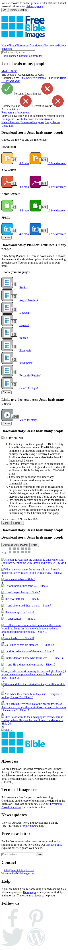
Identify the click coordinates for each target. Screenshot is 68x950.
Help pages (29, 892)
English (23, 287)
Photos (12, 45)
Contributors (37, 45)
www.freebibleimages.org (19, 873)
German (28, 119)
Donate (8, 48)
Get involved (51, 45)
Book (4, 55)
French (39, 119)
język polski (26, 362)
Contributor (35, 55)
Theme (13, 55)
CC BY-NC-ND (10, 81)
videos (37, 895)
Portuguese (7, 119)
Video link (7, 125)
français (23, 337)
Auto (4, 553)
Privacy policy (34, 6)
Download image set (32, 122)
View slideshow (10, 122)
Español (24, 325)
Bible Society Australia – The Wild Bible (42, 77)
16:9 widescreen (57, 163)
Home (5, 45)
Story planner (52, 122)
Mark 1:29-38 (9, 71)
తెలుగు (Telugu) (28, 388)
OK (4, 10)
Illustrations (23, 45)
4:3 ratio (24, 163)
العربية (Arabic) (28, 300)
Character (22, 55)
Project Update (29, 825)
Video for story (28, 419)
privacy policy (54, 844)
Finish (34, 544)
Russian (48, 119)
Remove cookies (19, 10)
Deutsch (24, 312)
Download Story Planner (15, 544)
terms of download (15, 112)
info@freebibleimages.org (19, 870)
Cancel (6, 237)
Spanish (60, 115)
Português (25, 350)
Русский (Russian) (30, 375)
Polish (19, 119)
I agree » (17, 522)
